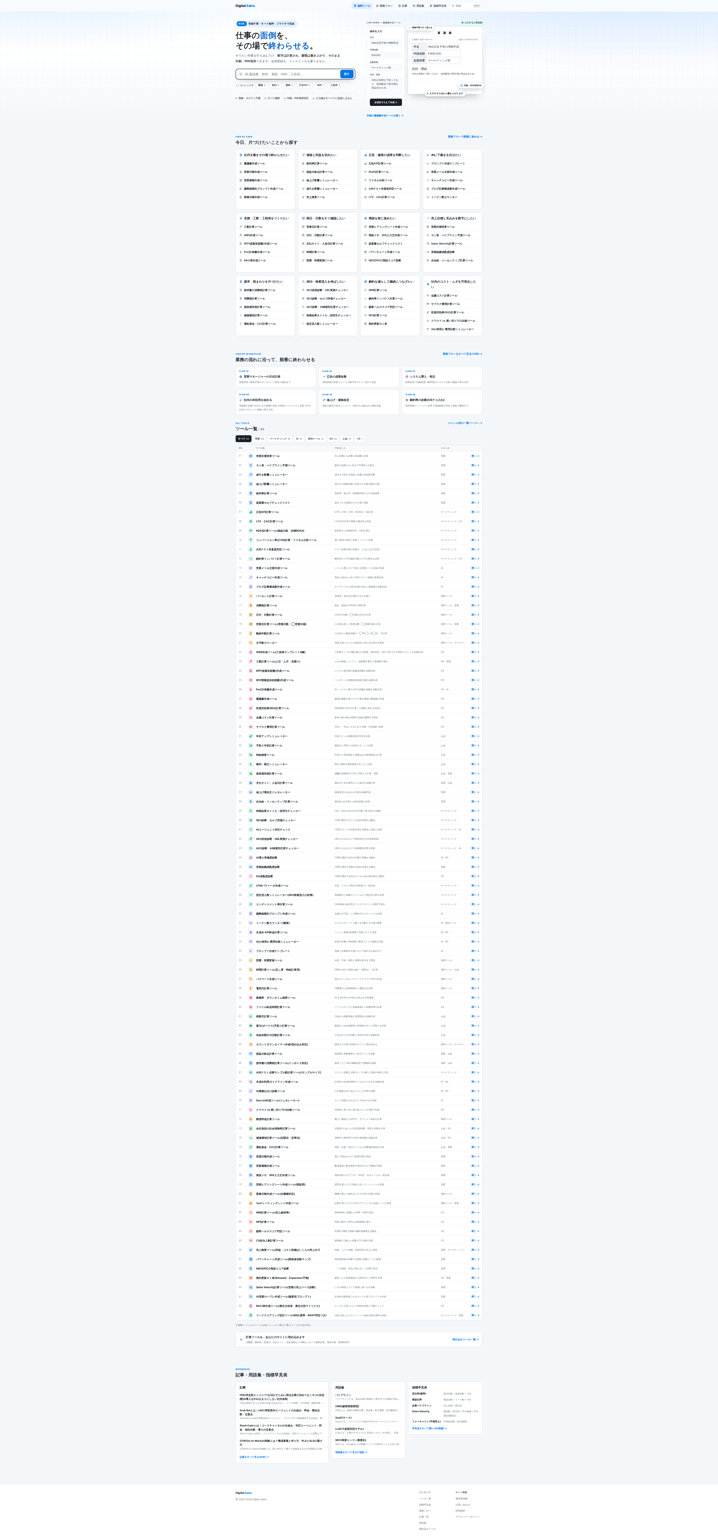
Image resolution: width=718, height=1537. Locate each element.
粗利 (275, 85)
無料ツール (364, 5)
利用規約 (460, 1510)
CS (360, 438)
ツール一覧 (425, 1498)
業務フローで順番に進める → (465, 136)
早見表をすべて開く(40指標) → (429, 1428)
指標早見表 (440, 5)
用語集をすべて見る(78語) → (351, 1452)
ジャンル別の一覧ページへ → (465, 422)
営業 (259, 438)
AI (299, 438)
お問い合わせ (462, 1504)
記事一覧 (424, 1516)
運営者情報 (461, 1498)
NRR (320, 85)
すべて (243, 438)
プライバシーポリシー (467, 1516)
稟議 (261, 85)
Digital (245, 6)
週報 (289, 85)
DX (333, 438)
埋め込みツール (427, 1528)
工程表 (335, 85)
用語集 (420, 5)
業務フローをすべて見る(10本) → (462, 353)
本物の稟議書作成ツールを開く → (385, 115)
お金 (347, 438)
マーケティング (280, 438)
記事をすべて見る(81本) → (254, 1457)
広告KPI (304, 85)
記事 (404, 5)
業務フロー (386, 5)
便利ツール (315, 438)
